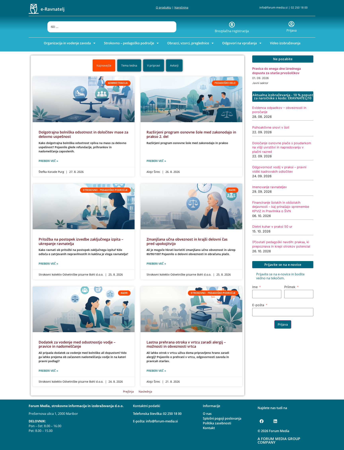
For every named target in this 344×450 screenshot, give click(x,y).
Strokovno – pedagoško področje (129, 43)
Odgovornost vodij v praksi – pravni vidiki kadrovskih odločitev (279, 169)
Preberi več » (48, 161)
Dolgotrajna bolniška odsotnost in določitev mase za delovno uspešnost (83, 134)
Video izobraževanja (285, 43)
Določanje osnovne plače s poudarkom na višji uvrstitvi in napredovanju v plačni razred (281, 147)
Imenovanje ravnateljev (269, 187)
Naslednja (145, 391)
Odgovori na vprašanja (239, 43)
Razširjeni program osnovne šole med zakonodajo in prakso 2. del (191, 134)
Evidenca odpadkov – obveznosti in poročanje (279, 110)
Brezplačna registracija (232, 31)
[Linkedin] (275, 421)
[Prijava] (291, 24)
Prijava (291, 30)
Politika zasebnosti (217, 423)
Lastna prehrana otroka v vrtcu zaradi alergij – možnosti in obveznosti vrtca (186, 344)
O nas (207, 413)
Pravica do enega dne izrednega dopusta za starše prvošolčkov (276, 71)
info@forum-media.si (273, 7)
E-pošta (258, 305)
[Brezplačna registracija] (232, 25)
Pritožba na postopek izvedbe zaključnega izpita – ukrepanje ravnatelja (81, 241)
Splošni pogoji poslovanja (222, 418)
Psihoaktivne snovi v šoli (270, 127)
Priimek (289, 286)
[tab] (104, 65)
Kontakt (209, 428)
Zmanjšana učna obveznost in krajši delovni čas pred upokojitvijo (187, 241)
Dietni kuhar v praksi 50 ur (272, 226)
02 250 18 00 (299, 7)
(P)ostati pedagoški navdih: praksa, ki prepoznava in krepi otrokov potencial (281, 244)
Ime (255, 286)
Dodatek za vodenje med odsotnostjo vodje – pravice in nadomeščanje (77, 344)
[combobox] (111, 26)
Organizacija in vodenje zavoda (67, 43)
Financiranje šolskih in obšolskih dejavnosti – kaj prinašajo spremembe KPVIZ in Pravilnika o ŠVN (280, 206)
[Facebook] (262, 421)
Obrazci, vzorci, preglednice (188, 43)
